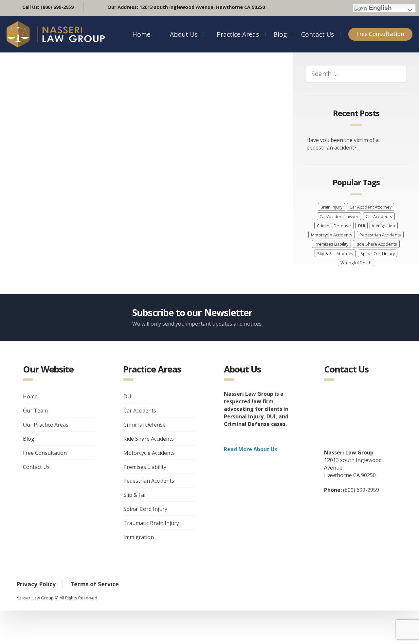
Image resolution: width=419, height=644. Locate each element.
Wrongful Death (356, 263)
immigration (383, 226)
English (379, 7)
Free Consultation (380, 34)
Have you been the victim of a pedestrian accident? (342, 143)
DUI (361, 226)
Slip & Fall (135, 494)
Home (141, 34)
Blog (280, 34)
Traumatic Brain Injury (151, 523)
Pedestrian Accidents (380, 235)
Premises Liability (331, 244)
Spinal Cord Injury (377, 253)
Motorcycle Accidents (331, 235)
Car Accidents (379, 216)
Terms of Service (94, 584)
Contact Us (317, 34)
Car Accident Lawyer (338, 216)
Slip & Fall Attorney (335, 253)
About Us (183, 34)
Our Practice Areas (45, 424)
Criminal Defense (334, 226)
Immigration (138, 537)
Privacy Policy (36, 584)
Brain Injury (331, 207)
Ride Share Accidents (376, 244)
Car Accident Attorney (371, 207)
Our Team (35, 410)
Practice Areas (238, 34)
